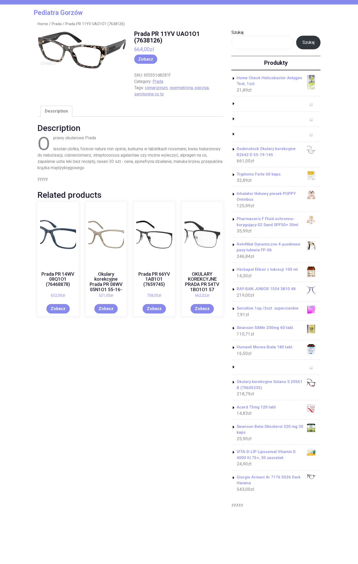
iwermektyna (181, 87)
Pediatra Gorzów (58, 13)
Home (42, 24)
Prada (57, 24)
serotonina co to (149, 94)
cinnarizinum (156, 87)
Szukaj (237, 32)
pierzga (202, 87)
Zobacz (145, 59)
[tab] (56, 111)
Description (56, 111)
